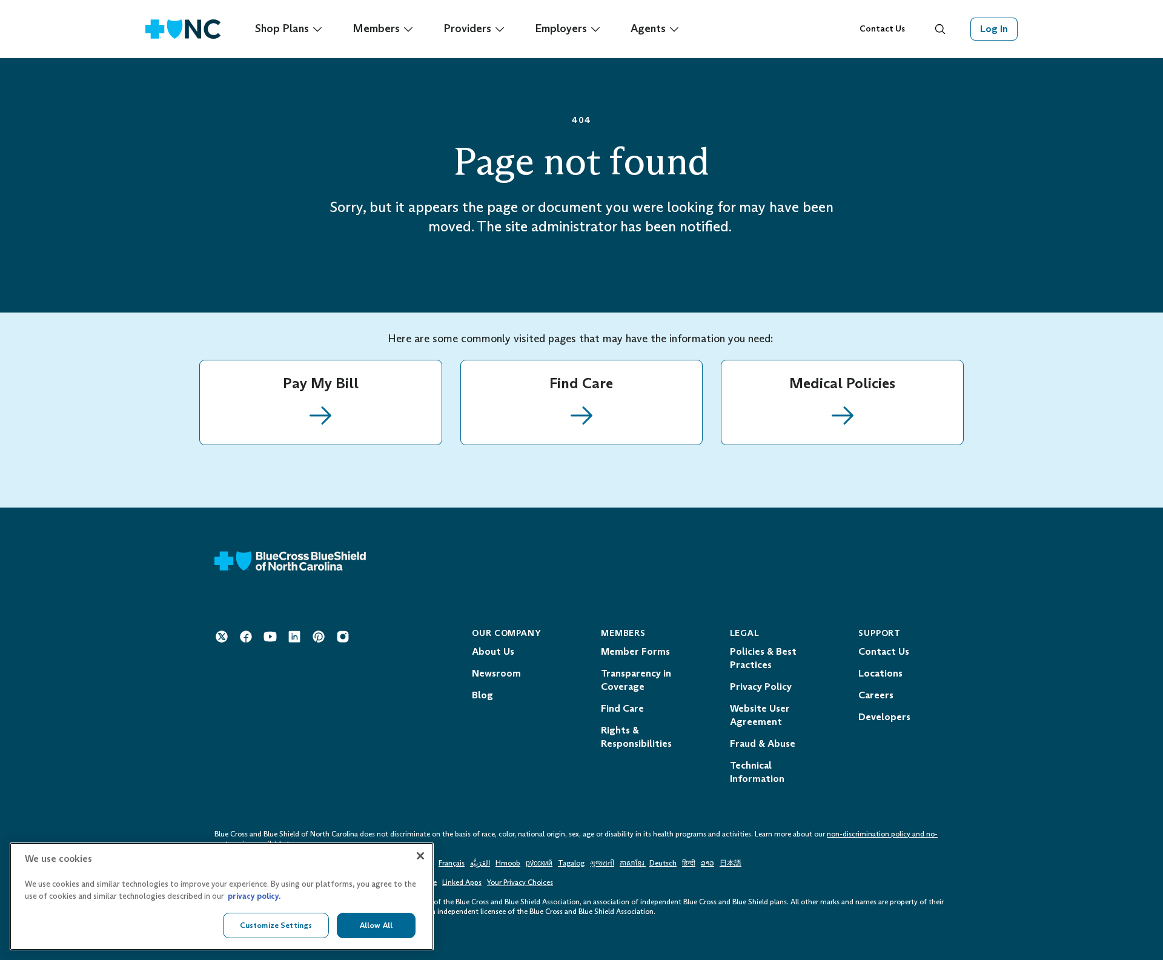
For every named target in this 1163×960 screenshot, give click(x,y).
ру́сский (539, 863)
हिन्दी (688, 863)
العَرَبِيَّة (480, 863)
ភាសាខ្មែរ (633, 863)
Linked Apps (462, 882)
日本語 (730, 863)
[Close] (420, 855)
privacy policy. (254, 896)
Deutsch (663, 863)
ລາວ (707, 863)
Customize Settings (276, 925)
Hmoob (507, 863)
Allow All (376, 925)
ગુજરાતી (602, 863)
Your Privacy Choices (520, 882)
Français (452, 863)
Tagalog (571, 863)
